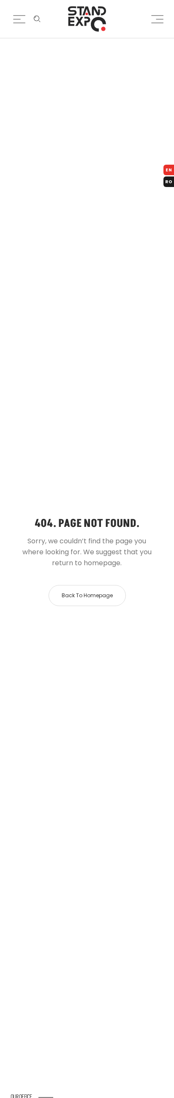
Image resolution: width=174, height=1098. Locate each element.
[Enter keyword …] (37, 19)
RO (169, 182)
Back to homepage (87, 595)
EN (169, 170)
